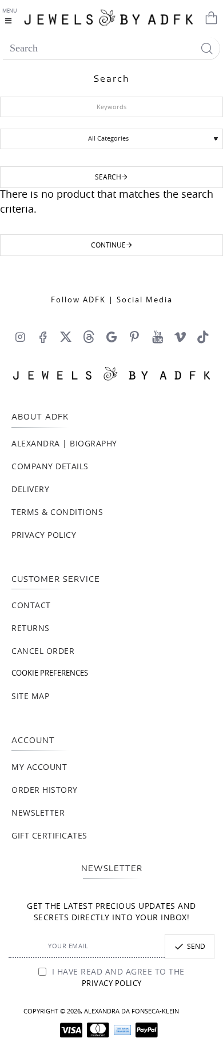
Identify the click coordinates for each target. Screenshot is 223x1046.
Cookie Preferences (49, 673)
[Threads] (88, 336)
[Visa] (71, 1030)
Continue (108, 245)
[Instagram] (20, 336)
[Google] (111, 336)
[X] (65, 336)
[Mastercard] (98, 1030)
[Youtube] (157, 336)
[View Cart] (208, 17)
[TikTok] (203, 336)
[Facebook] (42, 336)
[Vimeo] (180, 336)
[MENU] (11, 17)
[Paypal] (147, 1030)
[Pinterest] (134, 336)
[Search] (207, 48)
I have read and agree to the (117, 978)
